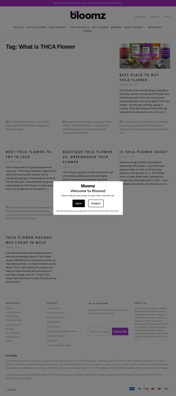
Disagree (96, 203)
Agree (79, 203)
